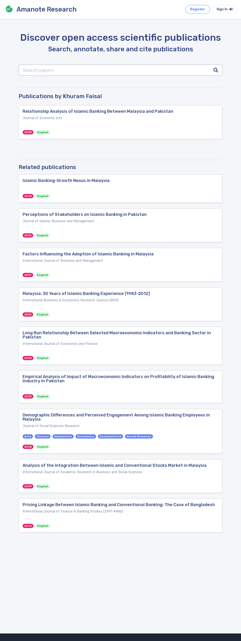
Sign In (222, 9)
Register (197, 9)
